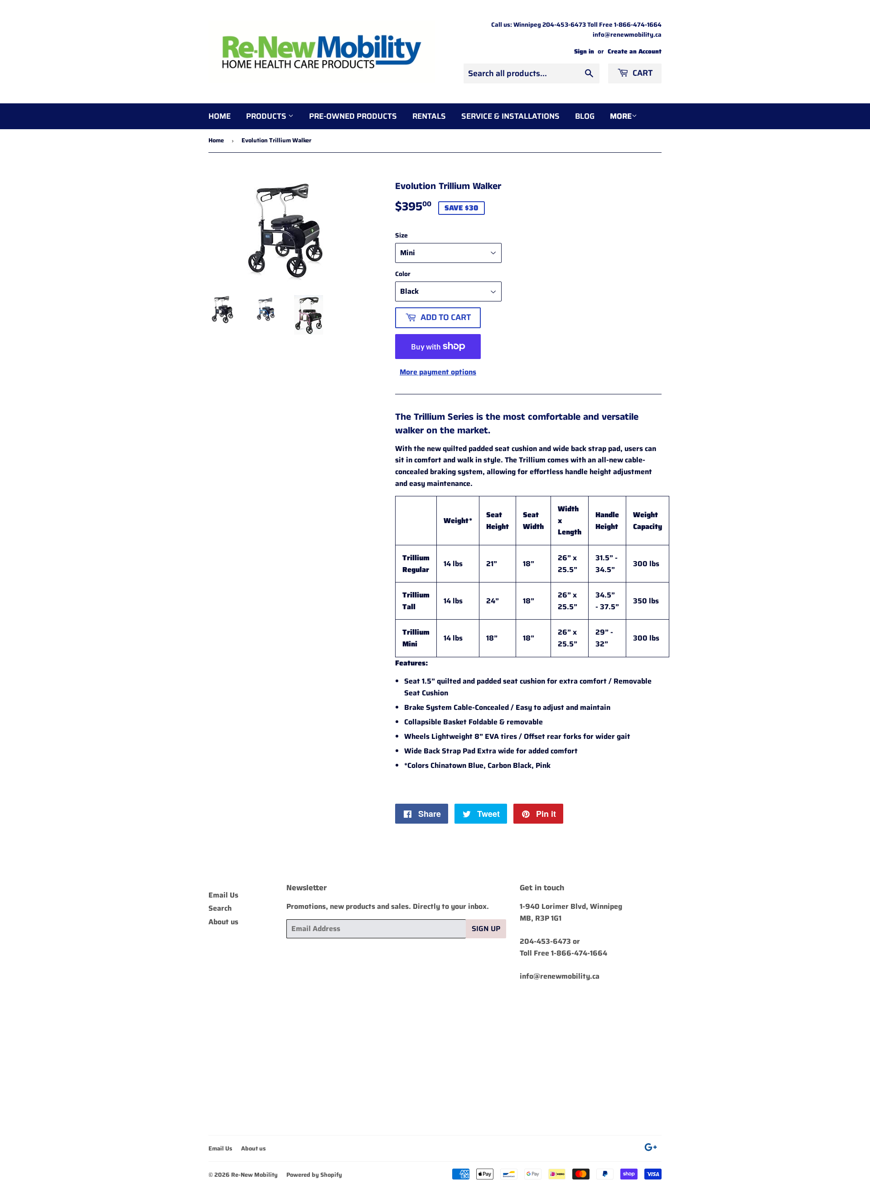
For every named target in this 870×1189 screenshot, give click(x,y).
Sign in (584, 51)
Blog (584, 116)
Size (401, 235)
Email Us (223, 895)
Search (220, 908)
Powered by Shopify (314, 1174)
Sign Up (486, 928)
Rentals (429, 116)
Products (267, 116)
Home (219, 116)
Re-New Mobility (254, 1174)
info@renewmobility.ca (559, 976)
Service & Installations (510, 116)
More (621, 116)
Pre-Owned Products (353, 116)
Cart (641, 73)
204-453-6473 (545, 941)
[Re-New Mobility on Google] (650, 1148)
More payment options (438, 372)
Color (403, 274)
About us (223, 921)
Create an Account (635, 51)
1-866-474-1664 (579, 953)
